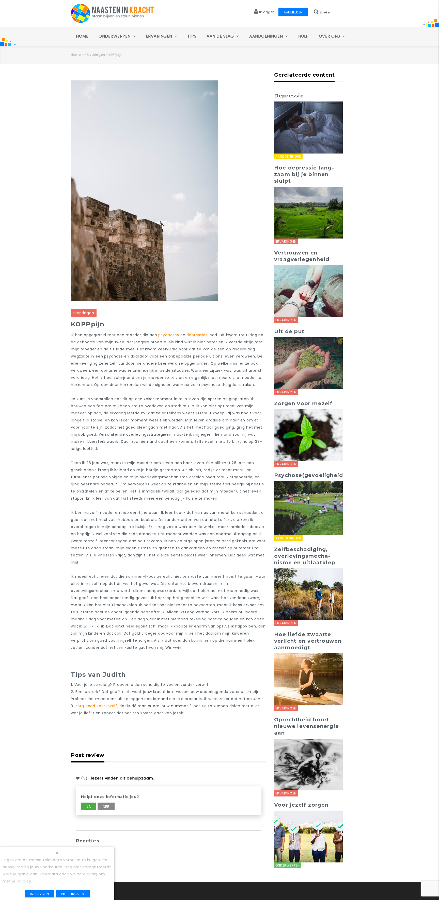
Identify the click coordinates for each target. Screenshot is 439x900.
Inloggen (39, 893)
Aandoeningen (266, 36)
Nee (106, 806)
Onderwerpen (115, 36)
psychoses (168, 334)
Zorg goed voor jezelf (96, 705)
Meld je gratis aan (20, 874)
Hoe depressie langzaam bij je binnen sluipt (304, 174)
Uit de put (289, 331)
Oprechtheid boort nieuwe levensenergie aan (306, 726)
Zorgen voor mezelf (303, 403)
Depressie (289, 96)
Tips (191, 36)
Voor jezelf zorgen (301, 805)
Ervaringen (160, 36)
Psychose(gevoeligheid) (309, 475)
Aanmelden (293, 12)
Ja (88, 806)
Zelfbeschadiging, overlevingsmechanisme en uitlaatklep (304, 556)
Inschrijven (72, 893)
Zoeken (325, 12)
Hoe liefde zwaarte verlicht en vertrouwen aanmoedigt (307, 641)
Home (82, 36)
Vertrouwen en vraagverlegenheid (301, 256)
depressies (196, 334)
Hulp (303, 36)
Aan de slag (221, 36)
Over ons (330, 36)
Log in (8, 859)
